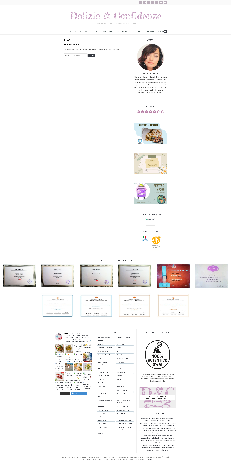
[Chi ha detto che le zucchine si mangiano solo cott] (87, 367)
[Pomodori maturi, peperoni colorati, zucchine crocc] (78, 386)
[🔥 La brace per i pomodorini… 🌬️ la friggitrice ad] (69, 357)
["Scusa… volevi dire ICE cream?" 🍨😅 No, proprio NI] (78, 367)
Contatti (140, 31)
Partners (150, 31)
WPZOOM (149, 459)
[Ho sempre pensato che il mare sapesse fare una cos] (69, 367)
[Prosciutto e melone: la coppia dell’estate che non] (87, 386)
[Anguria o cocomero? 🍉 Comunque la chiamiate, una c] (78, 376)
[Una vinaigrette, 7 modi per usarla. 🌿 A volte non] (69, 348)
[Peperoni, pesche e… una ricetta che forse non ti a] (59, 386)
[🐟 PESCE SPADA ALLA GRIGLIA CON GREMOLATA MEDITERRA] (59, 357)
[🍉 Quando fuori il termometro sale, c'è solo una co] (59, 376)
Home (70, 31)
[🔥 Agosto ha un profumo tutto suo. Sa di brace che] (87, 357)
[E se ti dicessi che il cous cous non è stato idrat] (69, 376)
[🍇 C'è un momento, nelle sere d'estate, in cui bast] (78, 357)
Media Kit (160, 31)
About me (78, 31)
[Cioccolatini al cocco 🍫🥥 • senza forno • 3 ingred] (87, 376)
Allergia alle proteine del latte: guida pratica (117, 31)
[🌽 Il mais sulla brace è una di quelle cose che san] (87, 348)
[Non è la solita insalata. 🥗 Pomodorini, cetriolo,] (59, 348)
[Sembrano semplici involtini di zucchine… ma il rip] (78, 348)
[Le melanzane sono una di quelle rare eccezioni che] (59, 367)
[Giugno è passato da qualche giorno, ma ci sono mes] (69, 386)
